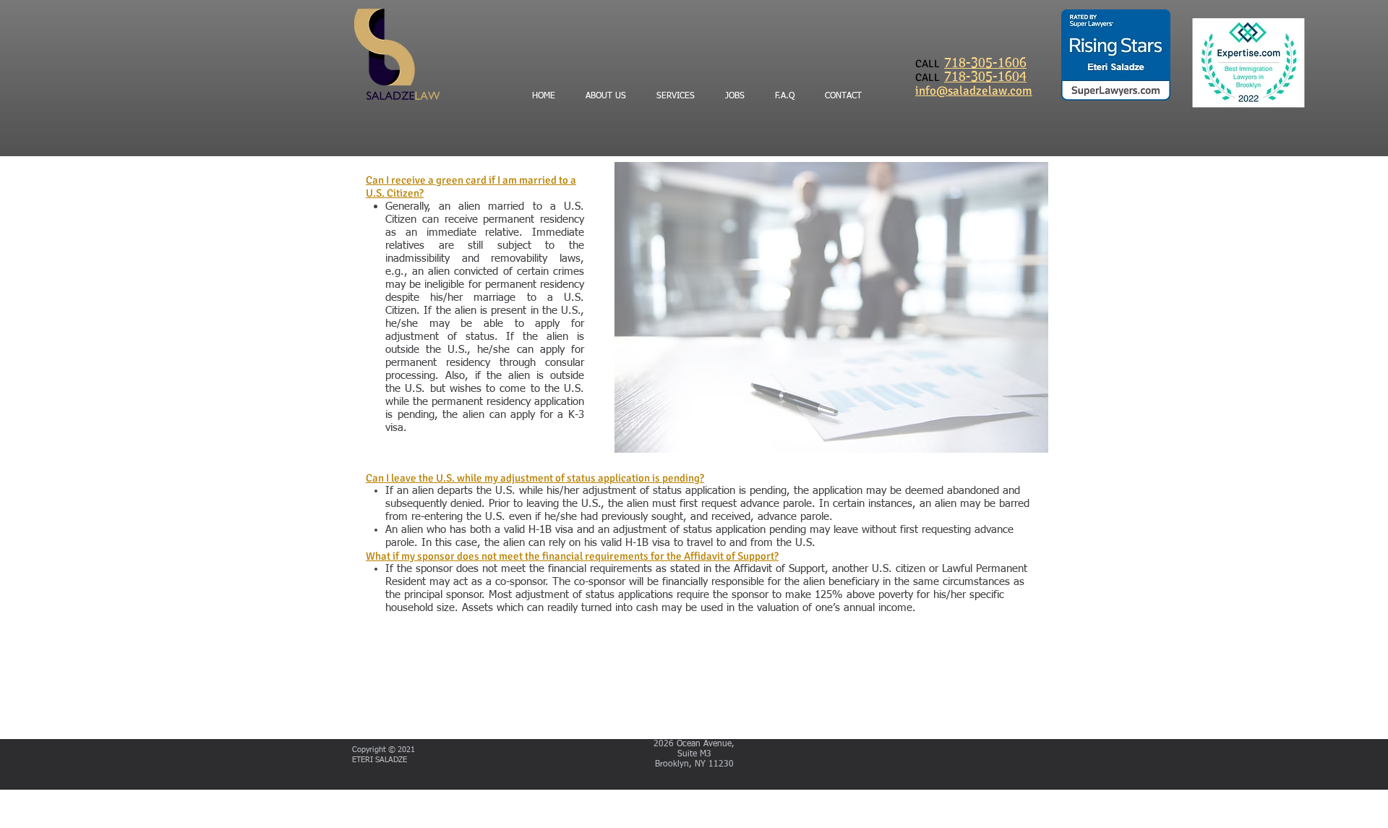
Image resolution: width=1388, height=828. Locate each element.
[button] (785, 96)
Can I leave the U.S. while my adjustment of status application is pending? (535, 478)
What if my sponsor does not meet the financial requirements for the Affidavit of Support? (572, 556)
